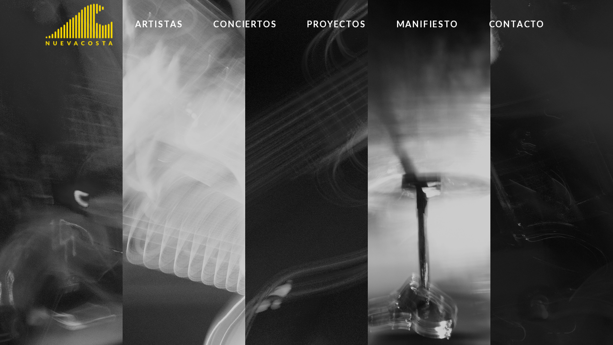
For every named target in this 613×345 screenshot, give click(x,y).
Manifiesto (427, 24)
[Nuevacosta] (79, 24)
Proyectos (336, 24)
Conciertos (244, 24)
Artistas (158, 24)
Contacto (517, 24)
